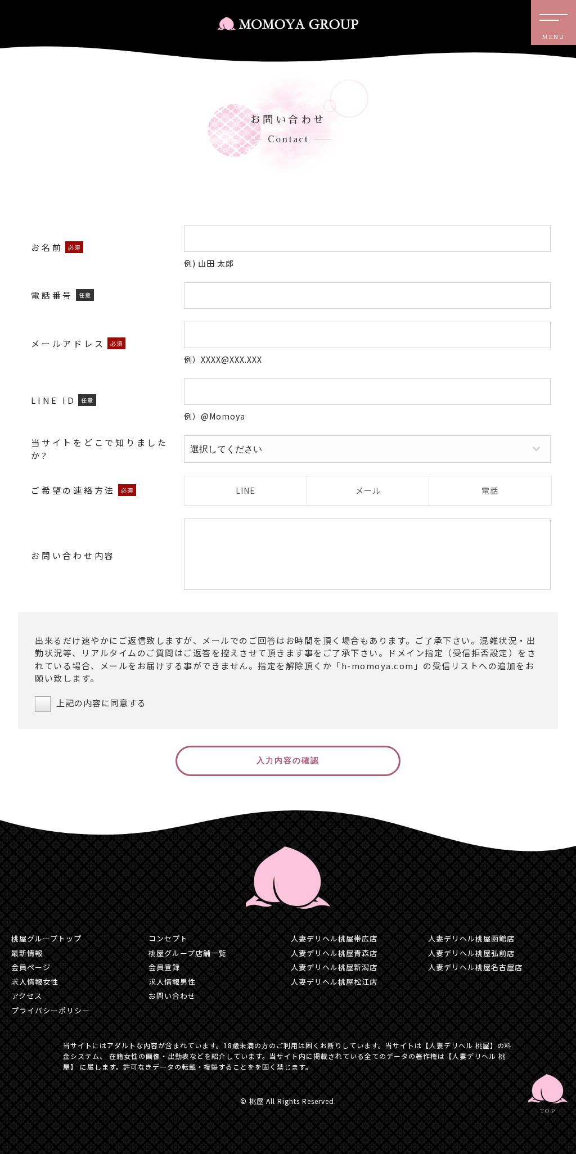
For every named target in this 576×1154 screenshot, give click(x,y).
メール (368, 490)
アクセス (26, 995)
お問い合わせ (172, 995)
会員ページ (31, 967)
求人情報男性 (172, 981)
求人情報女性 (34, 981)
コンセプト (168, 938)
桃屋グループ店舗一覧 (187, 953)
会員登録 (164, 967)
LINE (245, 490)
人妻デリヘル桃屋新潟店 (334, 967)
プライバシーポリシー (50, 1010)
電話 (490, 490)
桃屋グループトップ (46, 938)
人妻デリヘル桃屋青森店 (334, 953)
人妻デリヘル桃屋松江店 (334, 981)
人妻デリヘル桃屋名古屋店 (475, 967)
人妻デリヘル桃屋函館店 (471, 938)
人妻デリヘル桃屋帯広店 (334, 938)
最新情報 (27, 953)
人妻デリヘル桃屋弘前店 (471, 953)
